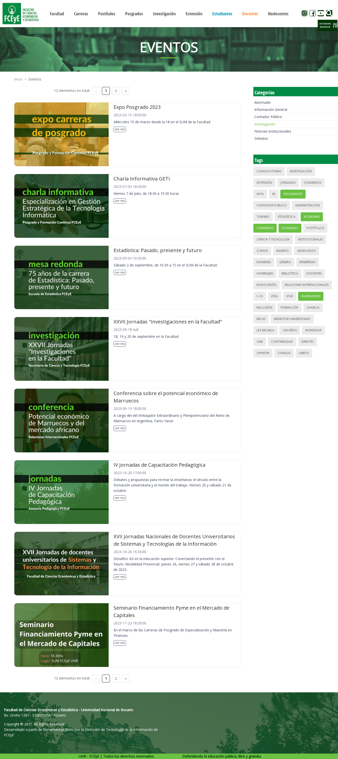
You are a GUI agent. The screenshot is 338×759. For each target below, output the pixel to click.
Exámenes (264, 262)
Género (285, 262)
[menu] (169, 13)
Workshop (313, 330)
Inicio (18, 79)
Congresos (312, 182)
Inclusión (264, 307)
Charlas (313, 307)
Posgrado (290, 228)
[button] (328, 25)
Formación (289, 307)
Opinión (263, 353)
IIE (273, 194)
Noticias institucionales (272, 131)
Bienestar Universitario (292, 319)
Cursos (262, 251)
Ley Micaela (265, 330)
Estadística (286, 217)
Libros (304, 353)
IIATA (260, 194)
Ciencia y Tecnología (273, 239)
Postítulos (315, 228)
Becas (261, 319)
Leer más (120, 129)
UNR (260, 342)
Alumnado (262, 102)
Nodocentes (266, 285)
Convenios (265, 228)
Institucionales (310, 239)
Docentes (314, 273)
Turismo (263, 217)
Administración (307, 205)
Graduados (306, 251)
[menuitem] (57, 13)
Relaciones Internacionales (307, 285)
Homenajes (265, 273)
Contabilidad (282, 342)
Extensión (264, 182)
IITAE (289, 296)
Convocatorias (269, 171)
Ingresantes (310, 296)
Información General (270, 109)
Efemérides (307, 262)
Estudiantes (293, 194)
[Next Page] (126, 91)
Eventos (34, 79)
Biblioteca (290, 273)
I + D (260, 296)
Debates (261, 138)
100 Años (290, 330)
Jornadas (288, 182)
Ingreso (282, 251)
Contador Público (268, 116)
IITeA (274, 296)
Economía (312, 217)
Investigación (264, 124)
